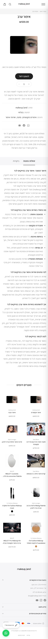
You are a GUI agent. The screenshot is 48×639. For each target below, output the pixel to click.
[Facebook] (24, 125)
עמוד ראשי (43, 11)
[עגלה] (4, 4)
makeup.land (21, 107)
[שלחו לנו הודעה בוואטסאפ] (5, 633)
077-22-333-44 (37, 592)
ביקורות (16, 161)
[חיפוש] (10, 4)
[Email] (19, 125)
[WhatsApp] (28, 125)
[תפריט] (43, 4)
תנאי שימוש (21, 635)
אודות (28, 635)
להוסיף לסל (24, 76)
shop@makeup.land (35, 596)
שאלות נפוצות (29, 161)
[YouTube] (37, 600)
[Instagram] (41, 600)
